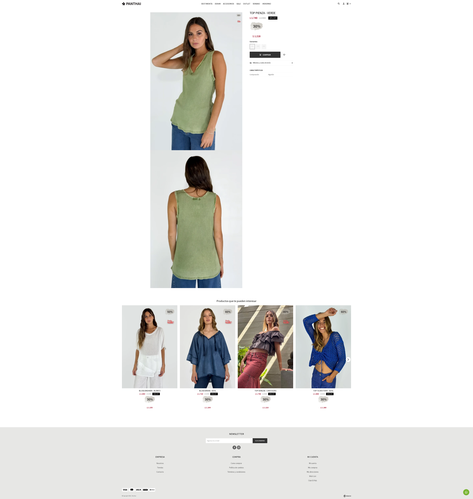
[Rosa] (263, 46)
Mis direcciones (313, 472)
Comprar (267, 55)
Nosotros (160, 463)
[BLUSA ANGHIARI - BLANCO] (149, 346)
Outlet (246, 3)
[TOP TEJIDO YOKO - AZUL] (323, 346)
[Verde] (252, 46)
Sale (238, 3)
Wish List (312, 476)
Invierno (266, 3)
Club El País (312, 480)
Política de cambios (236, 467)
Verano (256, 3)
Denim (218, 3)
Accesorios (228, 3)
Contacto (160, 472)
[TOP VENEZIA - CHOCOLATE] (265, 346)
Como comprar (236, 463)
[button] (348, 359)
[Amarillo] (258, 46)
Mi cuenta (312, 463)
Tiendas (160, 467)
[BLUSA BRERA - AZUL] (207, 346)
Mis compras (312, 467)
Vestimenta (206, 3)
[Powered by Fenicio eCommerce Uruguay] (347, 496)
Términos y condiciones (236, 472)
